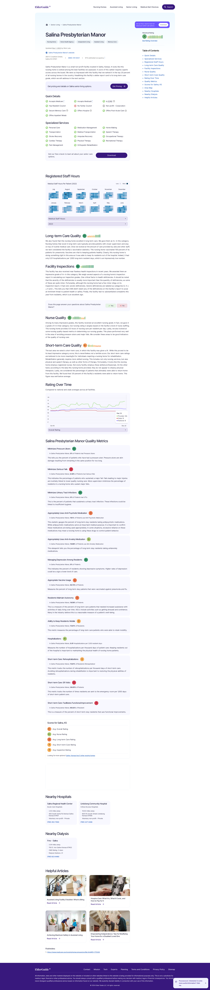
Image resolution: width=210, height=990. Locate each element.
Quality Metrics (150, 81)
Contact (87, 969)
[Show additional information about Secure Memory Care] (67, 110)
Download (163, 25)
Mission (97, 969)
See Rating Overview (149, 41)
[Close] (205, 983)
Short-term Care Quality (154, 75)
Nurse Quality (150, 72)
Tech (105, 969)
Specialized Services (153, 59)
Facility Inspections (152, 68)
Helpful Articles (150, 97)
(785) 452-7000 (53, 822)
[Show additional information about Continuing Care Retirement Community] (114, 101)
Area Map (148, 88)
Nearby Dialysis (150, 94)
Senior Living (131, 7)
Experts (114, 969)
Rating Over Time (151, 78)
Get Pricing (117, 86)
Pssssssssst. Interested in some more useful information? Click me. (190, 983)
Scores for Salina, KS (153, 84)
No (123, 306)
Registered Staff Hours (153, 62)
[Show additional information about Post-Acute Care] (126, 110)
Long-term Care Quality (154, 65)
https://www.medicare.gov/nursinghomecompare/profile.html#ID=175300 (73, 952)
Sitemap (171, 969)
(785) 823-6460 (53, 856)
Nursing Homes (99, 7)
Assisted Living (116, 7)
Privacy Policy (159, 969)
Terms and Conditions (140, 969)
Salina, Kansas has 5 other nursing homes (80, 755)
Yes (112, 306)
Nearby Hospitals (151, 91)
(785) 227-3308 (86, 822)
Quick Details (149, 55)
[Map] (88, 777)
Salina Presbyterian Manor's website (61, 53)
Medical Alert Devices (150, 7)
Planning (124, 969)
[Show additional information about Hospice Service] (91, 110)
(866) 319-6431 (74, 58)
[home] (42, 7)
